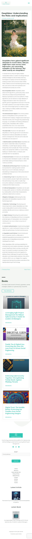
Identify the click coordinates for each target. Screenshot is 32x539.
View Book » (8, 322)
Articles (4, 18)
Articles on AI (10, 18)
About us (16, 470)
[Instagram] (16, 447)
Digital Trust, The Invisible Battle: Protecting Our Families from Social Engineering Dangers (15, 410)
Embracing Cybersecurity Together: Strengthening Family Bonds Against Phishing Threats (14, 379)
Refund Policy (16, 475)
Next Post (27, 269)
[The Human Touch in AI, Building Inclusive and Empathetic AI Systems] (16, 495)
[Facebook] (13, 447)
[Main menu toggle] (29, 3)
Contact (16, 477)
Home (16, 468)
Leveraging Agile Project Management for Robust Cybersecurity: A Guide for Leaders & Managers (15, 316)
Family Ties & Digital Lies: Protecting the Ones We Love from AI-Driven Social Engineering (15, 347)
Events (16, 482)
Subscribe (16, 461)
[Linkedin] (18, 447)
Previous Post (5, 269)
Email (16, 451)
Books (16, 480)
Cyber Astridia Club (16, 472)
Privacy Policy (16, 473)
